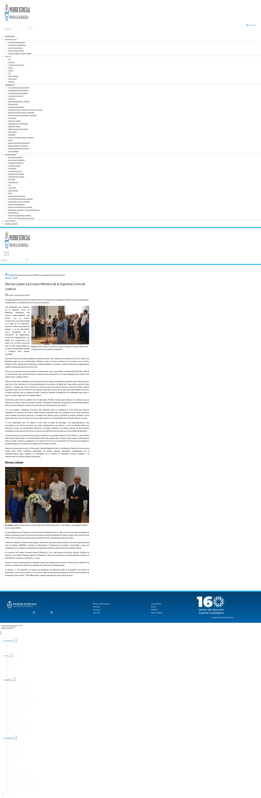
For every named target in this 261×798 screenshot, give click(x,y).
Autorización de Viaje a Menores (18, 90)
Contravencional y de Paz (16, 65)
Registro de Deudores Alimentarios (19, 143)
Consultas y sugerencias (7, 628)
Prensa (10, 140)
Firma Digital (12, 168)
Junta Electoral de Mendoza (17, 45)
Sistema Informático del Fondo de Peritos (21, 218)
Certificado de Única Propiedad (18, 93)
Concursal (11, 62)
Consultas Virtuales (14, 166)
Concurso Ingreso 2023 (15, 96)
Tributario (11, 81)
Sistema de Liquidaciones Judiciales (19, 215)
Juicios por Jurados (14, 121)
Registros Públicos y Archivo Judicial (19, 53)
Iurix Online (11, 179)
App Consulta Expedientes (16, 160)
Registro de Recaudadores (16, 204)
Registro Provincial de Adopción (18, 146)
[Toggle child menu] (15, 640)
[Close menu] (0, 633)
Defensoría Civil (13, 104)
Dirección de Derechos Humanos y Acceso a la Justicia (25, 110)
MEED (10, 193)
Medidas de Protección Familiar (18, 129)
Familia (10, 68)
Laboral (10, 70)
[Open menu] (6, 253)
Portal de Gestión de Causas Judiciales (20, 199)
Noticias (8, 278)
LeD (9, 185)
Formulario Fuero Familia (16, 174)
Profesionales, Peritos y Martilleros (19, 202)
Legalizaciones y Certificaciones (18, 124)
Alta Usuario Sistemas (15, 157)
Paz (9, 73)
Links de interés (13, 190)
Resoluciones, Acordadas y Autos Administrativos (23, 210)
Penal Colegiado (13, 76)
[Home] (6, 275)
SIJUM (15, 278)
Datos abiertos (11, 221)
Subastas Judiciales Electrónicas (18, 148)
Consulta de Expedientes (16, 163)
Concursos (11, 99)
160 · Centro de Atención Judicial (18, 87)
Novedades (11, 135)
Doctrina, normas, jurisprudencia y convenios (22, 115)
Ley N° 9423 (12, 188)
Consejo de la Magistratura (16, 42)
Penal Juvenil (12, 79)
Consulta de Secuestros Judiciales (19, 101)
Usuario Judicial (11, 224)
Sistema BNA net (13, 213)
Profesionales (8, 738)
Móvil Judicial (12, 132)
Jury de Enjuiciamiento (15, 48)
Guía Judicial (12, 118)
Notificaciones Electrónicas (16, 196)
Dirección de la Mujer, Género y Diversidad (21, 112)
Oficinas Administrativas (16, 51)
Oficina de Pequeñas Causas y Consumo (21, 137)
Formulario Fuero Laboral (16, 177)
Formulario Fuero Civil (15, 171)
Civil (9, 59)
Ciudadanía (7, 680)
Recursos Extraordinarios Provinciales (20, 207)
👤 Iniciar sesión (250, 25)
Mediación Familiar (14, 126)
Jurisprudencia (13, 182)
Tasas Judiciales (13, 151)
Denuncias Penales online (16, 107)
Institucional (10, 36)
